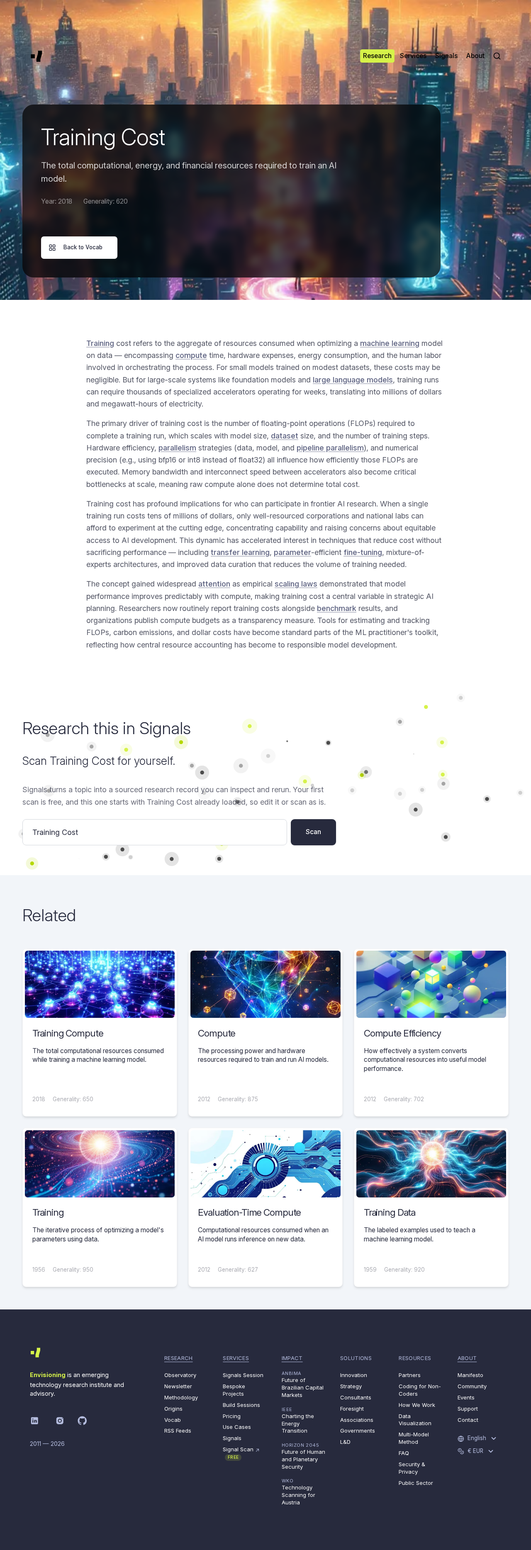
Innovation (353, 1375)
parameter (292, 552)
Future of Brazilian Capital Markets (303, 1384)
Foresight (352, 1408)
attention (214, 583)
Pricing (232, 1416)
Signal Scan (241, 1453)
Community (472, 1386)
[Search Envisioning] (497, 56)
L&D (345, 1441)
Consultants (355, 1397)
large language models (353, 379)
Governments (357, 1430)
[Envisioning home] (36, 56)
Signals (232, 1438)
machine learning (389, 343)
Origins (173, 1408)
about (467, 1358)
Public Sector (416, 1482)
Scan (313, 832)
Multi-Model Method (414, 1438)
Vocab (172, 1419)
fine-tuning (362, 552)
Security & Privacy (412, 1468)
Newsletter (178, 1386)
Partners (410, 1375)
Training (100, 343)
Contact (468, 1419)
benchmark (336, 608)
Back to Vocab (82, 247)
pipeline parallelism (330, 447)
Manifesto (470, 1375)
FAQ (404, 1453)
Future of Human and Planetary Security (303, 1456)
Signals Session (243, 1375)
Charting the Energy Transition (298, 1420)
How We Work (417, 1405)
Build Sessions (241, 1405)
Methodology (181, 1397)
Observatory (180, 1375)
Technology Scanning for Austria (298, 1492)
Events (466, 1397)
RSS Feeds (177, 1430)
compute (191, 355)
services (236, 1358)
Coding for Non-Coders (420, 1390)
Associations (356, 1419)
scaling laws (296, 583)
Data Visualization (415, 1420)
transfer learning (240, 552)
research (178, 1358)
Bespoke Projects (234, 1390)
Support (468, 1408)
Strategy (351, 1386)
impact (292, 1358)
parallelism (177, 447)
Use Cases (237, 1426)
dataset (284, 435)
